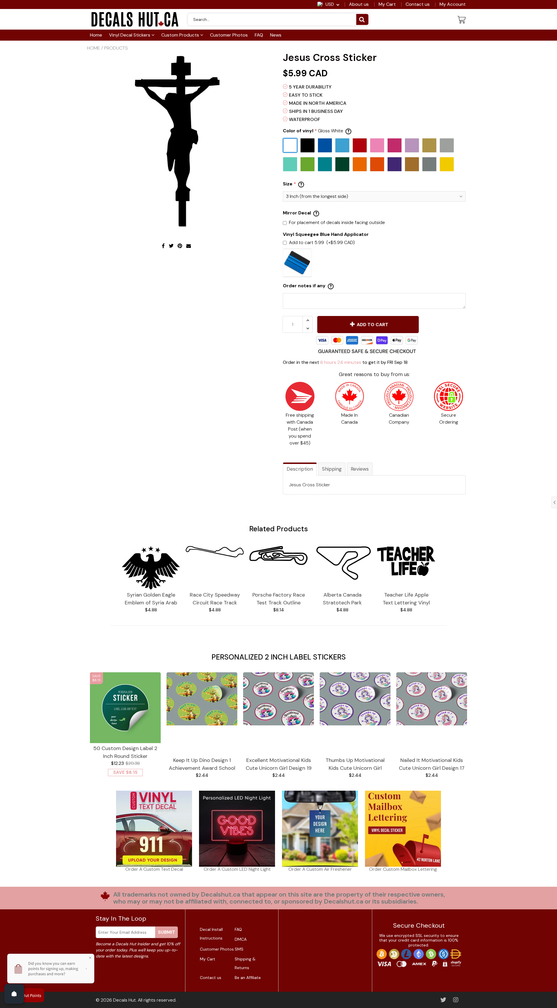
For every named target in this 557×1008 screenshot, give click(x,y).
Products (116, 48)
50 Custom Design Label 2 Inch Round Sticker (125, 752)
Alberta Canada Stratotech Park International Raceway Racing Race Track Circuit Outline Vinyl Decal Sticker (342, 599)
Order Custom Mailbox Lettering (403, 869)
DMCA (241, 939)
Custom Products (180, 35)
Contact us (418, 4)
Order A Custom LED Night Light (237, 869)
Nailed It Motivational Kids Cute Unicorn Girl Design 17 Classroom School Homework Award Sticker (431, 764)
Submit (166, 932)
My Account (453, 4)
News (275, 35)
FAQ (259, 35)
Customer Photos (229, 35)
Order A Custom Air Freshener (320, 869)
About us (359, 4)
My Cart (387, 4)
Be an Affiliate (248, 977)
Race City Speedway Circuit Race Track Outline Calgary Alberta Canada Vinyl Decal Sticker (214, 599)
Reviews (360, 469)
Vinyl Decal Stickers (130, 35)
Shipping (332, 469)
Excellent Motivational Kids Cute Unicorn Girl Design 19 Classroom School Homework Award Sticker (279, 764)
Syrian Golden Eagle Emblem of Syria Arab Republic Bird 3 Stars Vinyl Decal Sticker (151, 599)
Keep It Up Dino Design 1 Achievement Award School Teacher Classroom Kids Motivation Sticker (202, 764)
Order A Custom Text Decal (154, 869)
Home (96, 35)
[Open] (14, 994)
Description (300, 469)
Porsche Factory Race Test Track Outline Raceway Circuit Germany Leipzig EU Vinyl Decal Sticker (278, 599)
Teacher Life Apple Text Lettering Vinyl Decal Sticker (406, 599)
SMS (239, 949)
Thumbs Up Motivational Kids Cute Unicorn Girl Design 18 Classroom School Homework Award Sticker (355, 764)
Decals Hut (124, 1000)
